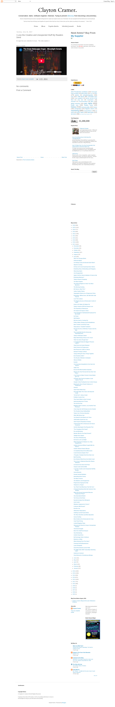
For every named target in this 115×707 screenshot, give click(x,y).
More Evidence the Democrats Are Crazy (83, 519)
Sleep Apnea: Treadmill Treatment (82, 326)
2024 (74, 229)
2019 (74, 240)
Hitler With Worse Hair (79, 415)
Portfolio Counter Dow (79, 397)
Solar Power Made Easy (79, 389)
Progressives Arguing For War (81, 482)
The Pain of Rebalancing (80, 437)
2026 (74, 225)
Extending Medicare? (79, 277)
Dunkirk (75, 362)
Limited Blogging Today (79, 523)
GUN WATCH (76, 669)
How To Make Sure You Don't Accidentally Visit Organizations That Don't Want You (83, 146)
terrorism (73, 114)
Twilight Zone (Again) (79, 435)
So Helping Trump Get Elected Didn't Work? (84, 262)
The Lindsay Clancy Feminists (79, 665)
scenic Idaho (80, 112)
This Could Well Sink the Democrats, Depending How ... (82, 333)
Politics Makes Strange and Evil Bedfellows (84, 322)
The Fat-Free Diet (78, 403)
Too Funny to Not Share (79, 498)
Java (91, 93)
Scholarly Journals (68, 26)
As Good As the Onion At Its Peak (82, 464)
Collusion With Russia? (79, 506)
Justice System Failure (79, 291)
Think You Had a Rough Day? (81, 339)
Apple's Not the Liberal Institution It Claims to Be (85, 275)
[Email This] (40, 79)
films (92, 101)
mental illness (88, 110)
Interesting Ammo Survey (80, 476)
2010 (74, 583)
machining (75, 111)
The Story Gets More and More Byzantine (84, 514)
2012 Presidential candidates (79, 92)
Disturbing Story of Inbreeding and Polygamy (85, 269)
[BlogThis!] (41, 79)
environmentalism (83, 101)
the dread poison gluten (85, 114)
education (73, 101)
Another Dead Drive (78, 535)
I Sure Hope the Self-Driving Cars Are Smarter (85, 409)
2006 (74, 592)
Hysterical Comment (79, 553)
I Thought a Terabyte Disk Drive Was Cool (84, 455)
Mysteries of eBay (78, 539)
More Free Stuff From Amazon (81, 530)
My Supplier (77, 36)
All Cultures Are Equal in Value (81, 310)
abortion (77, 95)
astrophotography (88, 95)
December (76, 246)
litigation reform (89, 108)
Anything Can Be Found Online (81, 512)
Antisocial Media (78, 260)
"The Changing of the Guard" (81, 429)
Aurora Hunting (77, 517)
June (75, 558)
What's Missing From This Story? (81, 541)
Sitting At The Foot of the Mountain (81, 652)
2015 (74, 573)
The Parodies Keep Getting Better (82, 411)
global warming (75, 103)
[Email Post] (37, 79)
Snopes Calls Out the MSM (80, 466)
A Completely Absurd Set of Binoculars (83, 450)
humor (95, 107)
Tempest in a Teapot (78, 484)
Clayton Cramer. (57, 10)
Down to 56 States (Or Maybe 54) (82, 304)
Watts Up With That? (78, 646)
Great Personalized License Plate (82, 547)
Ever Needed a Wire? (79, 355)
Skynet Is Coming (78, 264)
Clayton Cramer (77, 608)
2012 (74, 579)
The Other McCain (77, 664)
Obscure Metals (77, 360)
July (75, 256)
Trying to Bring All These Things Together (84, 353)
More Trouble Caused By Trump (81, 324)
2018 (74, 242)
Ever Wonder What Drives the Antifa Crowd (84, 459)
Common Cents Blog (78, 657)
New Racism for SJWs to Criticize (82, 349)
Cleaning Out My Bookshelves (81, 543)
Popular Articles (54, 26)
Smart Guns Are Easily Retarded (81, 345)
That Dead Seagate (78, 528)
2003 (74, 594)
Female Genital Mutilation (80, 474)
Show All (95, 675)
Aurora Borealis (77, 472)
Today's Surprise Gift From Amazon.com (83, 306)
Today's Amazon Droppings (80, 279)
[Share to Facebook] (45, 79)
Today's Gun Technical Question (81, 413)
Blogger (64, 702)
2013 (74, 577)
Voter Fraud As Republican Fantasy (82, 421)
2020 (74, 238)
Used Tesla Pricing (78, 521)
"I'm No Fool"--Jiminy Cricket (80, 395)
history (73, 107)
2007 (74, 590)
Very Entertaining (78, 533)
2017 (74, 244)
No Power (76, 316)
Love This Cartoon (78, 298)
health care (74, 105)
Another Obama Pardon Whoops (82, 448)
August (76, 254)
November (76, 248)
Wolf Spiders (77, 318)
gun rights (88, 103)
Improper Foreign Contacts (80, 351)
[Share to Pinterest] (47, 79)
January (76, 568)
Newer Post (19, 157)
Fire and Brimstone (78, 431)
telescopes (91, 112)
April (75, 562)
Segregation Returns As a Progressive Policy (85, 293)
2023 (74, 231)
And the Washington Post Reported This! (83, 427)
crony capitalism (79, 98)
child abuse (81, 96)
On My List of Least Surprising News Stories (84, 266)
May (75, 560)
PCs (96, 93)
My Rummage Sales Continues (81, 537)
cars (72, 96)
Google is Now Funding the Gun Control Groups (85, 382)
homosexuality (85, 107)
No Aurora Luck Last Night (80, 439)
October (76, 250)
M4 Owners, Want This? (79, 289)
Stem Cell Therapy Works (80, 258)
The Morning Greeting (79, 287)
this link (81, 46)
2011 (74, 581)
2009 (74, 585)
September (77, 252)
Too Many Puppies (78, 281)
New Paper (75, 160)
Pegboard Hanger (84, 128)
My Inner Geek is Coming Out (81, 320)
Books (79, 26)
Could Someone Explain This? (81, 452)
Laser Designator (78, 545)
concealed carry (92, 96)
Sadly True (76, 367)
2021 (74, 235)
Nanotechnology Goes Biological (82, 500)
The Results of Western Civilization (82, 358)
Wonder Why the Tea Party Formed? (82, 433)
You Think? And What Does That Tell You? (84, 487)
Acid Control (77, 502)
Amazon (76, 387)
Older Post (64, 157)
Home (36, 26)
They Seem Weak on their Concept (82, 399)
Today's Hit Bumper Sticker (80, 335)
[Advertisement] (41, 143)
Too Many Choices (78, 478)
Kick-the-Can (77, 508)
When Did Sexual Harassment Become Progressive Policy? (83, 493)
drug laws (80, 100)
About (43, 26)
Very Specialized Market (79, 496)
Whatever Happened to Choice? (81, 504)
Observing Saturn (78, 271)
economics (90, 100)
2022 (74, 233)
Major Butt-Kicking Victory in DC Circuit (83, 337)
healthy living (88, 105)
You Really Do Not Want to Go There (82, 417)
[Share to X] (43, 79)
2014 (74, 575)
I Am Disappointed (78, 273)
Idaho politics (84, 93)
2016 (74, 571)
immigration (78, 108)
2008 (74, 588)
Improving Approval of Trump (81, 401)
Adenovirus (75, 153)
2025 (74, 227)
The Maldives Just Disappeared (81, 480)
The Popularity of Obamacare (81, 308)
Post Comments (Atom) (28, 159)
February (76, 566)
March (75, 564)
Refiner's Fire (76, 653)
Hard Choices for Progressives (81, 347)
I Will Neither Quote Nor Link (81, 419)
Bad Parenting (77, 457)
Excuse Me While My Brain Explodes (83, 369)
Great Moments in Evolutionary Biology (83, 555)
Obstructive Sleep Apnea (80, 510)
